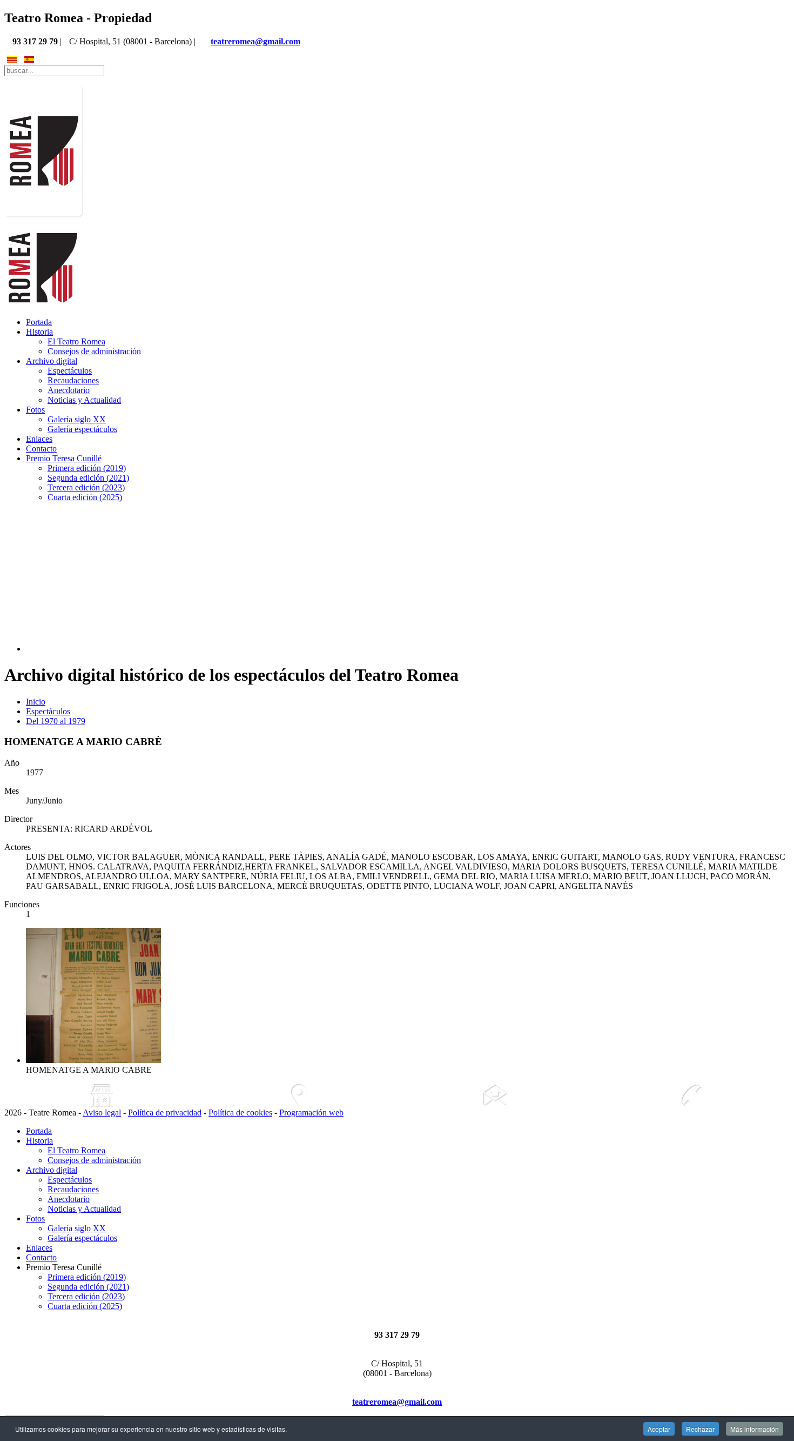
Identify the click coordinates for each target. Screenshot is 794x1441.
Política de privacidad (164, 1112)
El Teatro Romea (76, 341)
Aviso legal (102, 1112)
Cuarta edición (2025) (85, 497)
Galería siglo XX (77, 419)
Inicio (35, 701)
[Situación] (299, 1096)
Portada (39, 322)
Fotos (35, 409)
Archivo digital (51, 361)
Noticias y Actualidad (84, 399)
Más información (754, 1428)
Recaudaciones (73, 380)
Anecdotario (69, 390)
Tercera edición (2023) (86, 487)
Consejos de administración (94, 351)
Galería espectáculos (82, 429)
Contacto (41, 448)
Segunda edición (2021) (88, 477)
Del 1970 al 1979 (55, 721)
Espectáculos (70, 370)
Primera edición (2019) (87, 468)
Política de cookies (240, 1112)
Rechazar (700, 1428)
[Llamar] (692, 1096)
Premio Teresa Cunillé (64, 458)
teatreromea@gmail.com (255, 41)
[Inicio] (102, 1096)
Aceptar (659, 1428)
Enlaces (39, 438)
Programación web (311, 1112)
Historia (39, 331)
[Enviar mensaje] (495, 1096)
